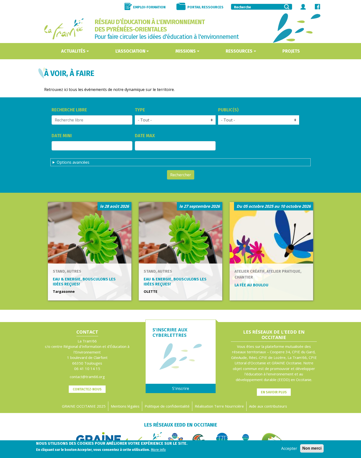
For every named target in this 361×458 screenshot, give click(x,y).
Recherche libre (69, 110)
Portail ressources (205, 7)
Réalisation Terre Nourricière (219, 406)
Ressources (239, 51)
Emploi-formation (149, 7)
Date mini (62, 135)
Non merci (311, 448)
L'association (130, 51)
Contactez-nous (87, 389)
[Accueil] (63, 28)
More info (158, 450)
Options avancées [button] (73, 162)
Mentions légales (125, 406)
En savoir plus (274, 392)
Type (140, 110)
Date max (145, 135)
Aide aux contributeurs (268, 406)
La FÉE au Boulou (251, 285)
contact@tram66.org (87, 376)
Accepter (289, 448)
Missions (185, 51)
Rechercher (180, 174)
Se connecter (303, 7)
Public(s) (228, 110)
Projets (291, 51)
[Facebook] (317, 7)
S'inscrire (180, 388)
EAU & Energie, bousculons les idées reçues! (84, 281)
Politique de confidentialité (167, 406)
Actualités (73, 51)
